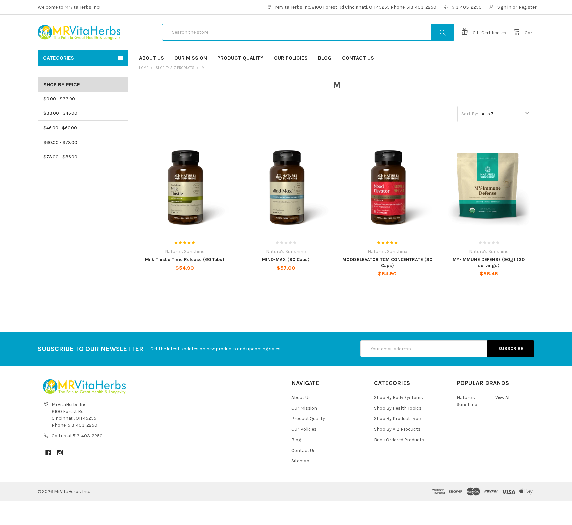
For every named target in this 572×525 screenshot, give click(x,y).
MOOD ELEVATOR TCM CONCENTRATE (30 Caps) (387, 262)
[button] (286, 513)
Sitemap (300, 461)
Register (528, 7)
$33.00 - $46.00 (60, 113)
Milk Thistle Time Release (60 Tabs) (184, 259)
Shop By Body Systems (398, 397)
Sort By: (469, 114)
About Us (151, 58)
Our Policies (291, 58)
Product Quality (240, 58)
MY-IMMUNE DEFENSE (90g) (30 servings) (489, 262)
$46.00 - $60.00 (60, 128)
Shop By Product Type (397, 418)
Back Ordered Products (399, 440)
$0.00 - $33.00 (59, 99)
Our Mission (190, 58)
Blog (324, 58)
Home (143, 68)
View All (503, 397)
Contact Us (358, 58)
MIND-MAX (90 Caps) (286, 259)
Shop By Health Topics (398, 408)
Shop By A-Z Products (175, 68)
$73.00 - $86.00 (60, 157)
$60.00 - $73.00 (60, 142)
